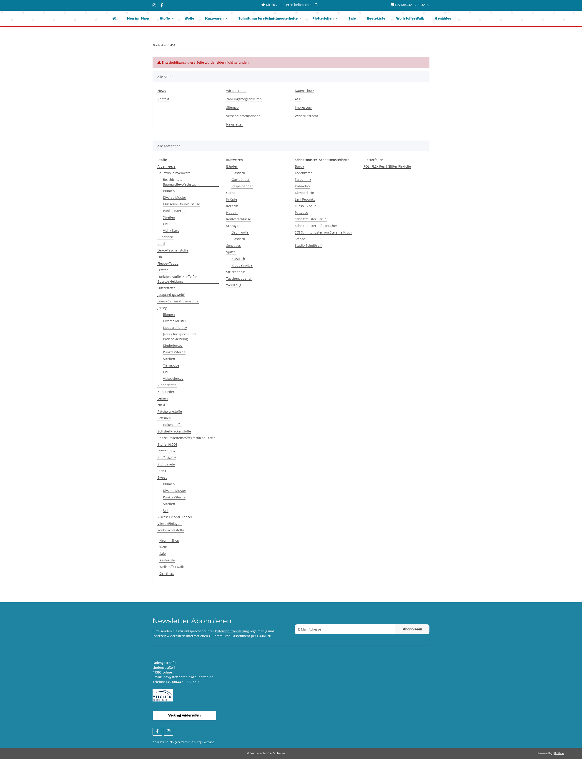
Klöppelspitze (242, 265)
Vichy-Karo (171, 230)
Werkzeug (233, 285)
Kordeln (232, 206)
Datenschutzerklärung (232, 631)
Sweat (162, 477)
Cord (161, 243)
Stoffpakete (166, 464)
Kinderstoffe (167, 385)
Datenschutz (304, 90)
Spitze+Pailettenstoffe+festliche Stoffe (186, 438)
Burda (299, 166)
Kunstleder (166, 392)
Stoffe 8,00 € (167, 457)
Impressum (303, 107)
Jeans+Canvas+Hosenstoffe (178, 301)
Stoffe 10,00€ (167, 444)
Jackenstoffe (172, 424)
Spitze (231, 252)
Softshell (164, 418)
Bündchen (165, 237)
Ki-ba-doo (302, 186)
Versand (209, 742)
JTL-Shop (558, 753)
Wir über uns (236, 90)
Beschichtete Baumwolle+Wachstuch (180, 181)
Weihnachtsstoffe (171, 530)
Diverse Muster (174, 197)
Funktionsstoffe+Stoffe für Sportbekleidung (177, 279)
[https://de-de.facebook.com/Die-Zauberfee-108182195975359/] (162, 5)
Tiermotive (171, 365)
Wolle (163, 547)
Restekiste (167, 560)
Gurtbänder (241, 179)
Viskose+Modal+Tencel (175, 517)
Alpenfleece (166, 166)
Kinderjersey (172, 345)
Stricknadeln (235, 272)
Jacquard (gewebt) (171, 294)
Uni (165, 224)
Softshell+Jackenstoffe (174, 431)
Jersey (162, 308)
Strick (162, 471)
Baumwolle (240, 232)
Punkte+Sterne (174, 211)
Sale (162, 553)
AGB (298, 99)
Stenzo (300, 239)
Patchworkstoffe (170, 411)
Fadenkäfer (303, 173)
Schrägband (235, 226)
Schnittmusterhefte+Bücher (316, 226)
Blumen (169, 191)
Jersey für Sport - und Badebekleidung (179, 336)
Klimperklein (304, 193)
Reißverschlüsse (238, 219)
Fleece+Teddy (168, 263)
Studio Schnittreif (308, 245)
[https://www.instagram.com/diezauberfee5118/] (154, 5)
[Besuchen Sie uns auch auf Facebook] (157, 732)
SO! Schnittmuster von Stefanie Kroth (323, 232)
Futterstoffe (166, 288)
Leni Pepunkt (305, 199)
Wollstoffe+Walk (171, 567)
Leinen (163, 398)
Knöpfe (231, 199)
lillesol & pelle (305, 206)
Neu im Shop (169, 540)
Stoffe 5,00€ (166, 451)
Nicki (161, 405)
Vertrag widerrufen (184, 715)
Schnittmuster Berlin (310, 219)
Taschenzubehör (239, 278)
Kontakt (163, 99)
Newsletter (234, 124)
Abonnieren (412, 629)
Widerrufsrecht (306, 116)
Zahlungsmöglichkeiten (244, 99)
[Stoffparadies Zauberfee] (114, 18)
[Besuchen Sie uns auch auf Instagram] (168, 732)
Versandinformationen (243, 116)
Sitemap (232, 107)
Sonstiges (233, 245)
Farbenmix (303, 179)
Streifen (169, 217)
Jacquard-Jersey (175, 327)
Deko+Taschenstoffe (173, 250)
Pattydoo (301, 212)
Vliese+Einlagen (169, 523)
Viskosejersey (173, 378)
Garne (231, 193)
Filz (160, 257)
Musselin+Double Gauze (181, 204)
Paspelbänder (242, 186)
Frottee (163, 270)
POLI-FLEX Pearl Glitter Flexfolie (387, 166)
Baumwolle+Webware (174, 173)
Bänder (231, 166)
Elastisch (238, 173)
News (162, 90)
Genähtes (166, 573)
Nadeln (231, 212)
